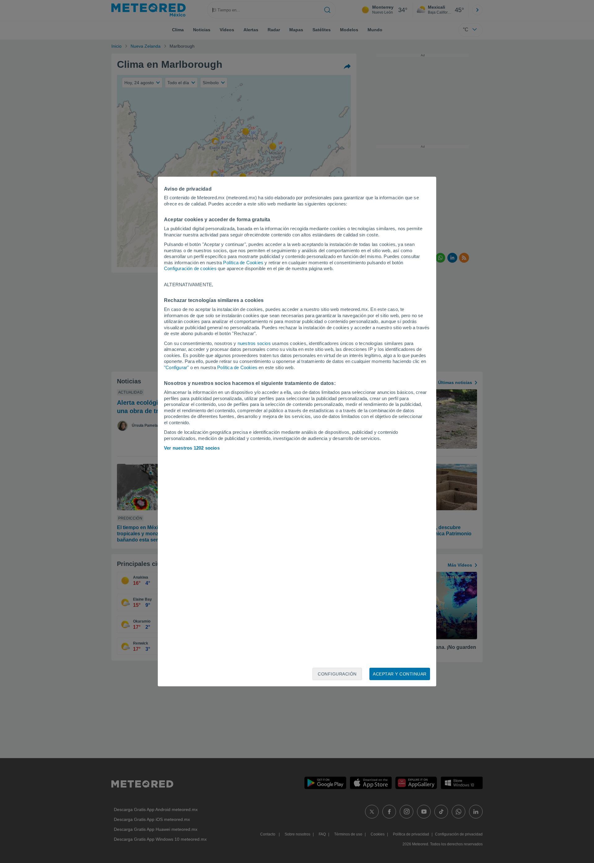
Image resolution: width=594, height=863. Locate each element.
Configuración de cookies (190, 268)
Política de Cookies (243, 262)
